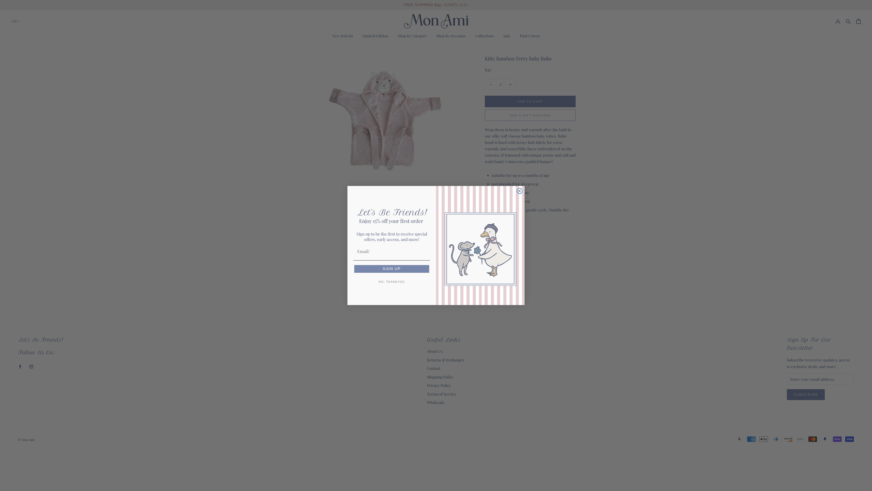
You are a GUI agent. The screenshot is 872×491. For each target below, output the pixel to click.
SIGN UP (392, 269)
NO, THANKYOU (392, 281)
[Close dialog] (519, 191)
